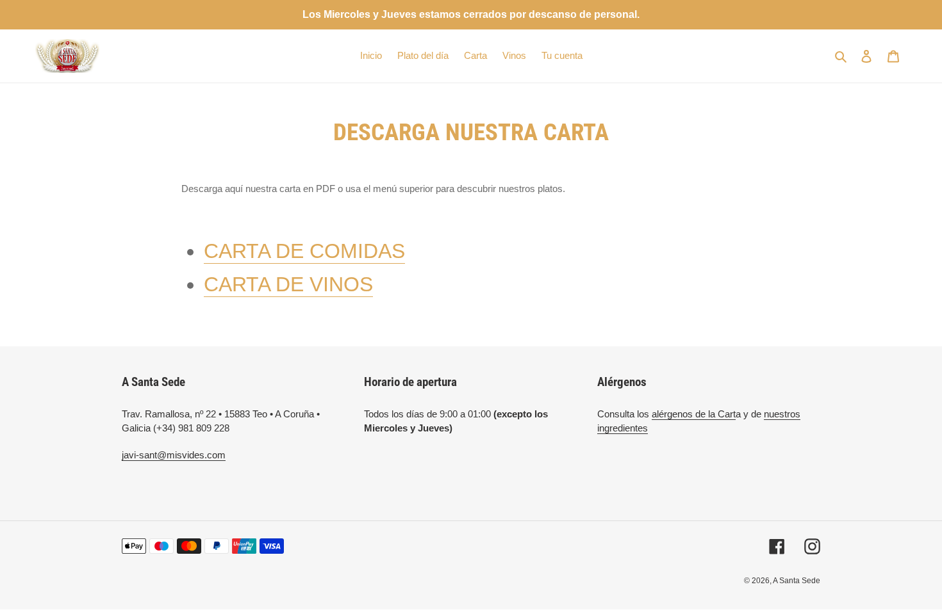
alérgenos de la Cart (694, 413)
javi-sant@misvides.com (174, 454)
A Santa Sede (796, 580)
